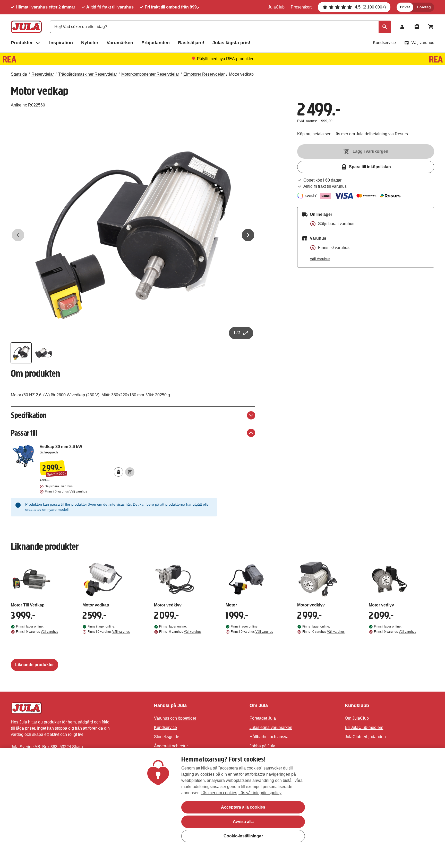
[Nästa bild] (248, 235)
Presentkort (301, 7)
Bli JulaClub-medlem (364, 727)
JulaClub (276, 7)
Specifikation (29, 415)
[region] (222, 799)
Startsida (19, 74)
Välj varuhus (422, 42)
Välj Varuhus (320, 259)
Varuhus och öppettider (175, 718)
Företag (424, 7)
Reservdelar (42, 74)
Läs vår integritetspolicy (259, 793)
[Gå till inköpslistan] (416, 27)
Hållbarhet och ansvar (270, 737)
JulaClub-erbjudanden (365, 737)
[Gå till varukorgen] (431, 27)
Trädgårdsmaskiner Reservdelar (87, 74)
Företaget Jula (263, 718)
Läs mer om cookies (219, 793)
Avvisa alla (243, 821)
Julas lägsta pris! (231, 42)
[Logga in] (402, 27)
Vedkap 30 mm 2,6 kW (87, 451)
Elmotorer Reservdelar (204, 74)
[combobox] (220, 27)
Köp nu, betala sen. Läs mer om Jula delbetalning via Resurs (352, 134)
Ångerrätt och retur (171, 746)
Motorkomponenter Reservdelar (150, 74)
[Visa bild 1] (21, 353)
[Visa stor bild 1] (133, 235)
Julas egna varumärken (271, 727)
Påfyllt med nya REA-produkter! (225, 59)
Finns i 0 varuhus (66, 491)
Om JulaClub (357, 718)
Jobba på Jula (262, 746)
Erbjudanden (155, 42)
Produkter (22, 42)
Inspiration (61, 42)
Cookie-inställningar (243, 836)
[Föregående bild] (18, 235)
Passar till (24, 433)
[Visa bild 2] (43, 353)
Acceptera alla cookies (243, 807)
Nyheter (89, 42)
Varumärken (120, 42)
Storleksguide (166, 737)
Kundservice (384, 42)
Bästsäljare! (191, 42)
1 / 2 (237, 333)
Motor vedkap (241, 74)
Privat (405, 7)
